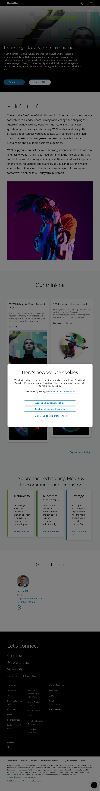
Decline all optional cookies (50, 409)
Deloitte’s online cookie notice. (61, 391)
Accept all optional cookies (50, 402)
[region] (50, 395)
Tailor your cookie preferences (50, 415)
